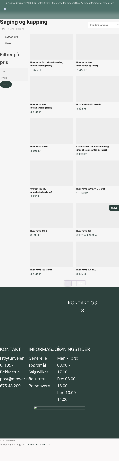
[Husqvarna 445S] (51, 215)
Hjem (2, 28)
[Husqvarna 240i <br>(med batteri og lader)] (97, 47)
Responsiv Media (39, 444)
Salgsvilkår (38, 372)
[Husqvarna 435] (97, 215)
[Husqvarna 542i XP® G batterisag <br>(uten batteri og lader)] (51, 47)
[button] (82, 306)
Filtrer (6, 84)
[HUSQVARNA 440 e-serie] (97, 89)
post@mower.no (15, 378)
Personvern (39, 385)
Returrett (37, 378)
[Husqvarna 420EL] (51, 131)
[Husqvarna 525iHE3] (97, 254)
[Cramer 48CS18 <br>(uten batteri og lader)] (51, 173)
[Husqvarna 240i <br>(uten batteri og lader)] (51, 89)
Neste (80, 283)
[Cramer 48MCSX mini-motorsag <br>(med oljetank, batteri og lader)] (97, 131)
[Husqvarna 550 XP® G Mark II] (97, 173)
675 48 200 (10, 385)
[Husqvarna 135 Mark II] (51, 254)
